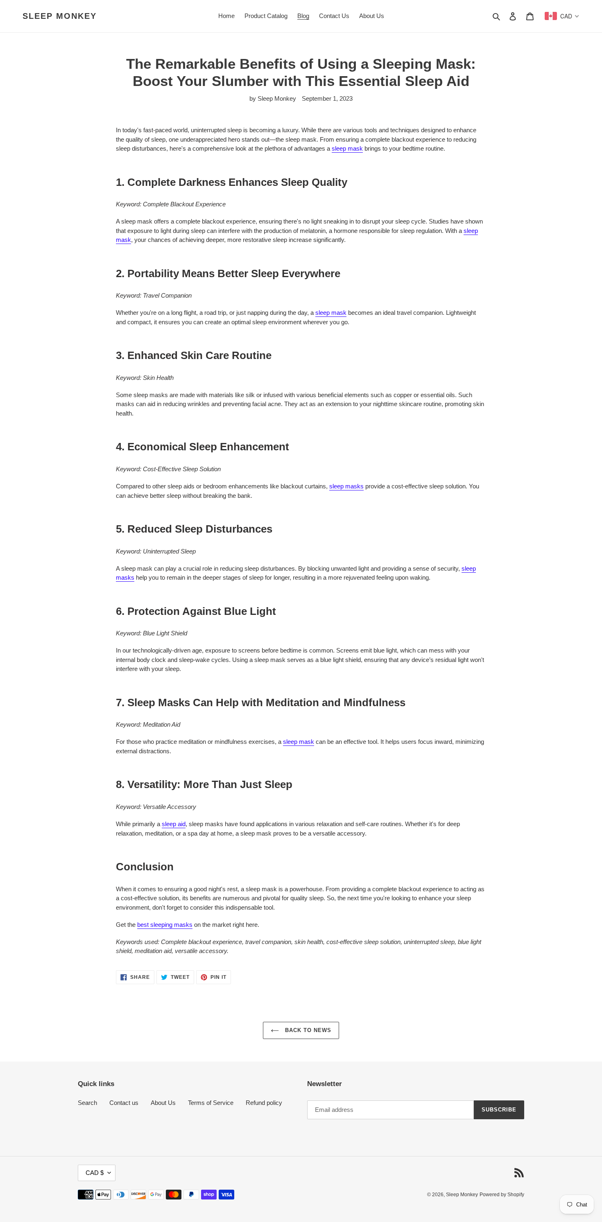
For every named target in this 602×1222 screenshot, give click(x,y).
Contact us (123, 1102)
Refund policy (264, 1102)
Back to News (307, 1030)
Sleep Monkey (60, 15)
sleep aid (174, 823)
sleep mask (347, 148)
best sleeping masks (164, 924)
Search (87, 1102)
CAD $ (95, 1172)
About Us (163, 1102)
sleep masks (346, 486)
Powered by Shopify (502, 1194)
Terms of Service (210, 1102)
